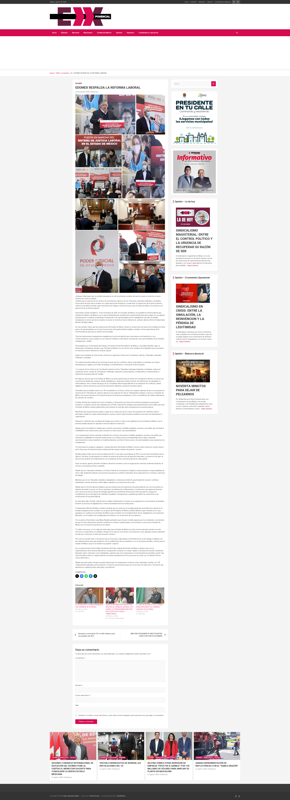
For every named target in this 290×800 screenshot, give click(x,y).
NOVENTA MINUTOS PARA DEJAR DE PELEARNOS (191, 390)
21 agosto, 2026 (57, 777)
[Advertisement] (145, 53)
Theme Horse (94, 796)
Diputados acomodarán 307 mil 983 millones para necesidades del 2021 (96, 635)
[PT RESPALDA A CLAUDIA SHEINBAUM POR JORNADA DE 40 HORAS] (89, 595)
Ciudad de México (104, 33)
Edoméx (193, 2)
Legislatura (112, 757)
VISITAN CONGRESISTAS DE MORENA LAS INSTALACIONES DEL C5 (120, 764)
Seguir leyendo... (193, 265)
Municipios (88, 33)
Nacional (202, 2)
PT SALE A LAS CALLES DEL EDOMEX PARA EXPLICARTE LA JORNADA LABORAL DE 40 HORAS (149, 607)
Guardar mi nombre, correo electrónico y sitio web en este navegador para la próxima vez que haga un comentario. (121, 715)
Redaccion (94, 92)
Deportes (130, 33)
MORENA (122, 757)
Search (213, 83)
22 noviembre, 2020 (82, 92)
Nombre (79, 685)
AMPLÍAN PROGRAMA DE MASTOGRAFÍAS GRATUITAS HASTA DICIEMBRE (146, 635)
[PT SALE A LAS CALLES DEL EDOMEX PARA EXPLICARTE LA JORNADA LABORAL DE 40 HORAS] (150, 595)
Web (77, 705)
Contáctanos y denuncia (223, 2)
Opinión (209, 2)
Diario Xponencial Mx (71, 796)
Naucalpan (170, 757)
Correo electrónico (83, 695)
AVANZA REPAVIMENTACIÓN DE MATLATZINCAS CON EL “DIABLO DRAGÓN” (217, 764)
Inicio (186, 2)
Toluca (73, 757)
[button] (105, 114)
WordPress (121, 796)
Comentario (80, 658)
